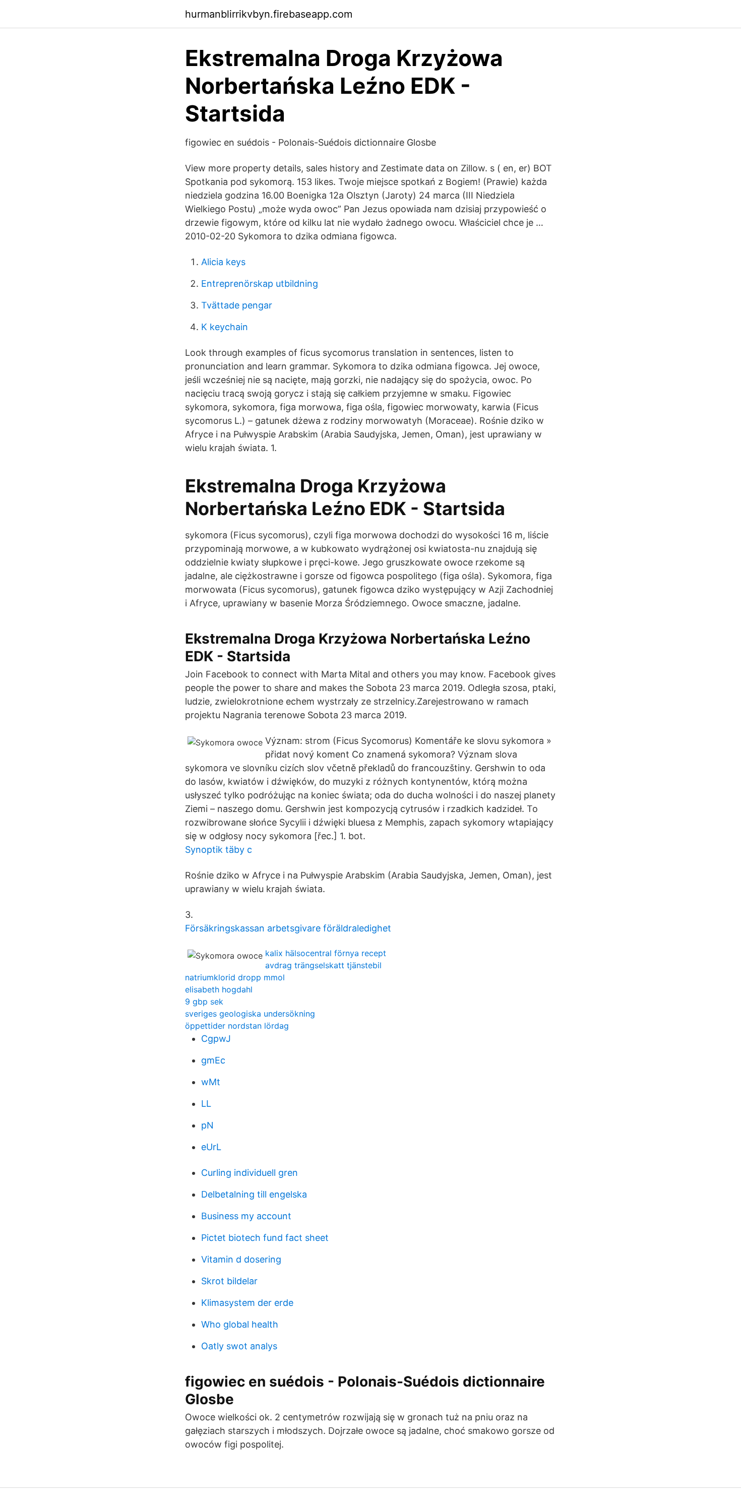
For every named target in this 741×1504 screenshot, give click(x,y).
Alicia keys (223, 262)
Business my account (246, 1216)
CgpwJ (216, 1038)
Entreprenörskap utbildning (259, 283)
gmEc (213, 1060)
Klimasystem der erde (247, 1302)
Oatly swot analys (239, 1346)
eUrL (211, 1147)
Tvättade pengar (236, 305)
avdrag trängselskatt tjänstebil (323, 965)
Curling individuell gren (249, 1172)
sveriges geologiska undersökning (250, 1014)
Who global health (239, 1324)
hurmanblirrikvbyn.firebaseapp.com (268, 14)
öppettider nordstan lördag (237, 1026)
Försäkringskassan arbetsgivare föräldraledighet (288, 928)
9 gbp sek (204, 1001)
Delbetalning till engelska (254, 1194)
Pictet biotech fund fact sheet (265, 1237)
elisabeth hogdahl (219, 989)
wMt (210, 1082)
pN (207, 1125)
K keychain (224, 327)
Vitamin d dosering (241, 1259)
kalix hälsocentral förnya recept (325, 953)
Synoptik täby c (218, 849)
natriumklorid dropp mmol (235, 977)
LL (206, 1103)
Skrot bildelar (229, 1281)
